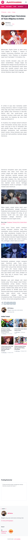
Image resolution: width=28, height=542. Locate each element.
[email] (14, 303)
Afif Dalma (10, 513)
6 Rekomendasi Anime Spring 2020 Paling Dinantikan (20, 348)
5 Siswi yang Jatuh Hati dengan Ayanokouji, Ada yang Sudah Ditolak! (7, 348)
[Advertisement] (14, 89)
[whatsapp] (11, 303)
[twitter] (8, 303)
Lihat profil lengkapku (7, 520)
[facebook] (5, 303)
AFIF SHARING (17, 539)
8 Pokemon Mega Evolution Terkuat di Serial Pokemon (6, 330)
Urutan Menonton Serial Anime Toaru (20, 329)
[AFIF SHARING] (14, 2)
